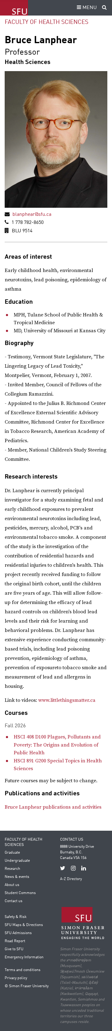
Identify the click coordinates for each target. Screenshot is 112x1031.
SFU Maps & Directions (24, 925)
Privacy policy (16, 978)
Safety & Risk (15, 917)
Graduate (12, 853)
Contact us (13, 901)
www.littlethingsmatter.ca (67, 700)
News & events (17, 877)
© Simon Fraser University (27, 986)
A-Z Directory (71, 879)
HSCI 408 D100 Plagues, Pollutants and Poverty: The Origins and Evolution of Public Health (57, 745)
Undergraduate (17, 861)
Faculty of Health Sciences (46, 22)
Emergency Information (24, 957)
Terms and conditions (22, 970)
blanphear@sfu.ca (31, 214)
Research (12, 869)
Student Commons (20, 893)
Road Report (15, 941)
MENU (89, 7)
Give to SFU (14, 949)
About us (12, 885)
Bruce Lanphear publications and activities (53, 807)
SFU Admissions (18, 933)
